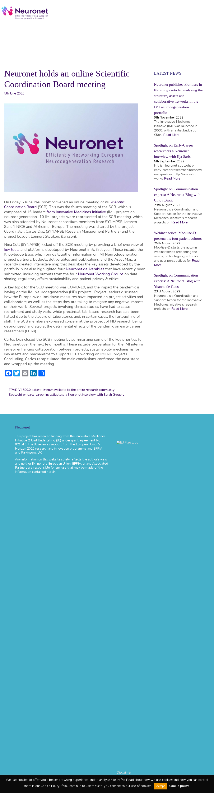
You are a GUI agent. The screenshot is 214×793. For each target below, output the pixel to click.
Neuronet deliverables (85, 269)
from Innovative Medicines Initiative (76, 211)
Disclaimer (124, 772)
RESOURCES (119, 33)
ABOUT (11, 33)
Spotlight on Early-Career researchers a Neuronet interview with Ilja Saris (173, 151)
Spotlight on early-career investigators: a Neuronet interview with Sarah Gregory (66, 395)
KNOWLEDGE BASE (158, 33)
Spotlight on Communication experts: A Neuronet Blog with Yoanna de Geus (177, 281)
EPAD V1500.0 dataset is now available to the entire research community (62, 390)
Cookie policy (179, 786)
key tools (11, 249)
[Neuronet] (25, 12)
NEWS (61, 33)
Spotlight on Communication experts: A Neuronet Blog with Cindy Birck (177, 194)
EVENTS (36, 33)
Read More (171, 135)
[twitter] (184, 33)
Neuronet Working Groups (101, 274)
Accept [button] (160, 786)
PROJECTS (87, 33)
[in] (94, 45)
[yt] (200, 33)
